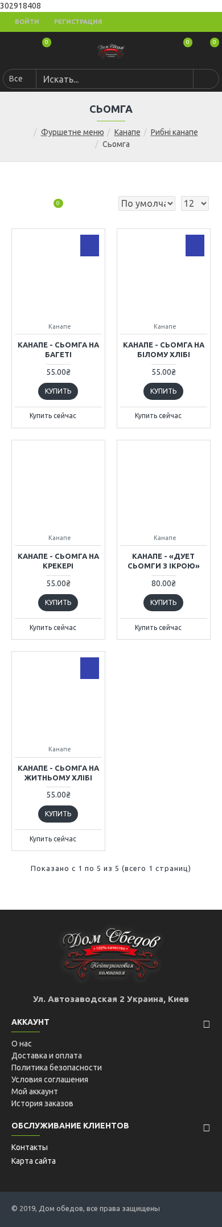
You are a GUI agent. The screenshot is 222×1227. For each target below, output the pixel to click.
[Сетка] (18, 204)
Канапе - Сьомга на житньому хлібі (58, 773)
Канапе (127, 132)
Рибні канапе (174, 132)
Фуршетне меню (72, 132)
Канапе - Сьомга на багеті (58, 349)
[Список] (33, 204)
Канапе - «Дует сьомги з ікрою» (164, 561)
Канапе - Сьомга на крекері (58, 561)
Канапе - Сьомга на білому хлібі (163, 349)
